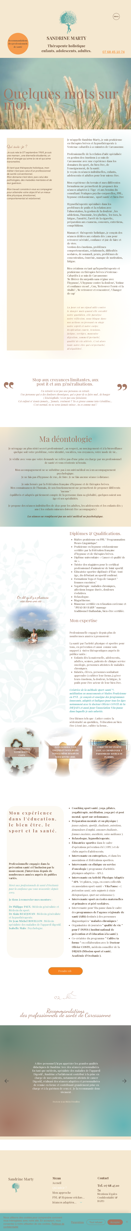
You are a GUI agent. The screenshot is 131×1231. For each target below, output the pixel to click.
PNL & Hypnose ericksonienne (68, 1197)
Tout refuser (96, 1222)
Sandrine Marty (66, 38)
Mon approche (61, 1192)
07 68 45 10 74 (114, 52)
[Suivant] (124, 1081)
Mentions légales (107, 1194)
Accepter (115, 1222)
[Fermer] (127, 1222)
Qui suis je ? (59, 1187)
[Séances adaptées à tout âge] (81, 1202)
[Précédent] (6, 1081)
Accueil (56, 1183)
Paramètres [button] (77, 1222)
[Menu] (116, 16)
